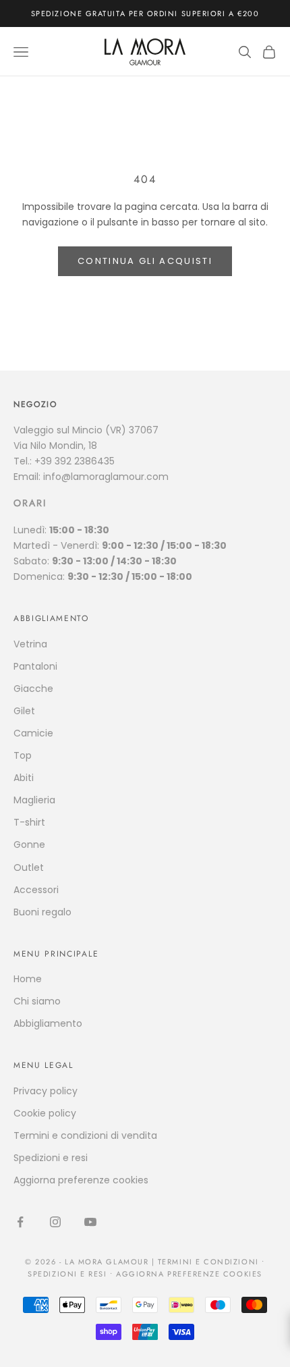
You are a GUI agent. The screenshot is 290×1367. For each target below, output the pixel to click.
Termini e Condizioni (208, 1261)
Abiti (23, 777)
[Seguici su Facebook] (20, 1222)
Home (27, 979)
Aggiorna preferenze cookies (80, 1180)
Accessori (36, 889)
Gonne (29, 844)
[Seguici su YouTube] (90, 1222)
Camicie (33, 733)
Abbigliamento (47, 1023)
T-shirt (29, 822)
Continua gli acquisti (145, 260)
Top (22, 755)
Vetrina (30, 644)
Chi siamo (37, 1001)
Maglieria (34, 800)
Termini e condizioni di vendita (85, 1135)
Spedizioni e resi (50, 1157)
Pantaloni (35, 666)
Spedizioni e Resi (67, 1273)
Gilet (24, 711)
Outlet (28, 867)
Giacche (33, 688)
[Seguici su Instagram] (55, 1222)
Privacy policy (45, 1091)
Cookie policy (44, 1113)
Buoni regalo (42, 912)
